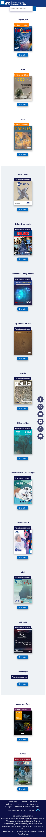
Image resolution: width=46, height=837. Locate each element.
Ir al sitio (22, 55)
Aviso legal (13, 801)
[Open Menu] (2, 2)
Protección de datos (29, 801)
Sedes (31, 810)
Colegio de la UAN (33, 804)
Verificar (18, 806)
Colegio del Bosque (14, 804)
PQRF (9, 806)
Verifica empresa (32, 806)
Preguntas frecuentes (17, 810)
